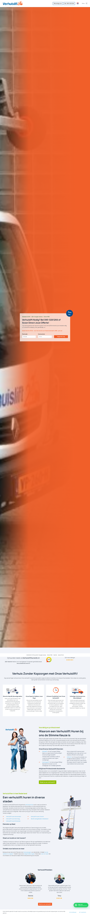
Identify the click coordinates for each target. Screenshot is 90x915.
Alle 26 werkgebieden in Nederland (39, 819)
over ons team (44, 854)
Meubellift (44, 751)
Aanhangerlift (45, 762)
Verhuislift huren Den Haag (13, 819)
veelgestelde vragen (29, 854)
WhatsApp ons (58, 3)
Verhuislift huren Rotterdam (13, 821)
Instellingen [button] (73, 912)
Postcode (24, 334)
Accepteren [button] (83, 912)
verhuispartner (29, 804)
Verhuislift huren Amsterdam (13, 816)
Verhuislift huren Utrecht (37, 816)
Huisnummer (41, 334)
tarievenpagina (27, 852)
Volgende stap (61, 336)
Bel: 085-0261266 (69, 3)
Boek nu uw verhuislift (47, 782)
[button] (87, 4)
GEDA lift (69, 757)
